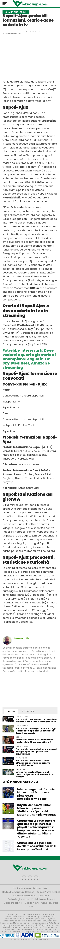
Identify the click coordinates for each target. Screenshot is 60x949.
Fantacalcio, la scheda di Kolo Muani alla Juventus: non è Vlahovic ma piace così (36, 720)
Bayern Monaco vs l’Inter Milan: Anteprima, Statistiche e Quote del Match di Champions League (36, 809)
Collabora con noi (13, 902)
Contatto (31, 906)
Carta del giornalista (18, 899)
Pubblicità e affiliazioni (43, 899)
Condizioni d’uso (49, 902)
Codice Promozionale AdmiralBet (30, 888)
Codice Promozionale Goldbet (18, 892)
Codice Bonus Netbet (24, 895)
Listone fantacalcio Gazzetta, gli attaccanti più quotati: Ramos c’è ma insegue (35, 774)
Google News (32, 902)
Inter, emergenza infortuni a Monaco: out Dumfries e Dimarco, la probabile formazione (36, 794)
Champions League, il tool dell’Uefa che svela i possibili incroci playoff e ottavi (36, 846)
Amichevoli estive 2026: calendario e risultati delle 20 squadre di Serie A (35, 740)
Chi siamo (44, 895)
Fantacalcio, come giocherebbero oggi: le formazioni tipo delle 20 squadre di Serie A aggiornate (36, 731)
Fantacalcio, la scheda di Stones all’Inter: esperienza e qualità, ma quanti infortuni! (33, 763)
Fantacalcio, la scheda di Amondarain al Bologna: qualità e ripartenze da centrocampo (36, 751)
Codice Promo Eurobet (48, 892)
